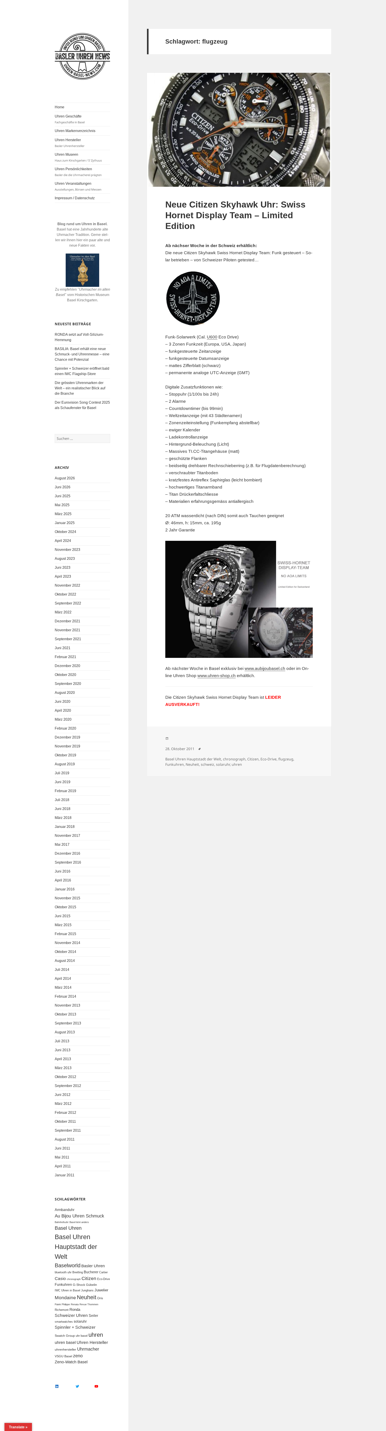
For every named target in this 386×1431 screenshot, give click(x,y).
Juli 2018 (62, 800)
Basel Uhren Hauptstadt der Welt (76, 1246)
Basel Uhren (68, 1228)
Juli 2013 (62, 1041)
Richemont (62, 1309)
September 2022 (68, 603)
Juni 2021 (62, 648)
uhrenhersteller (65, 1349)
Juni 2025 (62, 496)
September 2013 (68, 1023)
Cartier (103, 1272)
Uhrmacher (88, 1349)
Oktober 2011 (65, 1121)
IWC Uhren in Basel (67, 1290)
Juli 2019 (62, 773)
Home (59, 107)
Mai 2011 (62, 1157)
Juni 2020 (62, 701)
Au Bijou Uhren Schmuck (79, 1215)
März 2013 (63, 1068)
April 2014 (63, 978)
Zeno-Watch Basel (71, 1362)
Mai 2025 (62, 505)
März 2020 (63, 719)
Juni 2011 (62, 1148)
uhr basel (82, 1335)
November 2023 (67, 550)
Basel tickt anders (79, 1222)
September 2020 (68, 684)
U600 (212, 337)
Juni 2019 (62, 782)
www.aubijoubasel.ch (265, 668)
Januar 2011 (64, 1175)
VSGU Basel (63, 1356)
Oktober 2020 (65, 675)
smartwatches (64, 1321)
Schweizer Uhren (71, 1315)
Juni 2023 (62, 567)
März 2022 (63, 612)
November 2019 (67, 746)
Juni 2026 (62, 487)
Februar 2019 (65, 791)
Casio (60, 1278)
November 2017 (67, 835)
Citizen (89, 1278)
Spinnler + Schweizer (75, 1327)
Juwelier (101, 1290)
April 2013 (63, 1059)
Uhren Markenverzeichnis (75, 131)
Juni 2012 (62, 1095)
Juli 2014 (62, 969)
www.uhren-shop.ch (216, 675)
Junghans (87, 1290)
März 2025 (63, 514)
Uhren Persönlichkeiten (78, 172)
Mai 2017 (62, 844)
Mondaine (65, 1297)
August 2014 (65, 961)
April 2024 (63, 541)
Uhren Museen (78, 157)
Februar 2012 (65, 1112)
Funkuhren (63, 1284)
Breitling (77, 1272)
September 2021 (68, 639)
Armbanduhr (64, 1210)
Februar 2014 (65, 996)
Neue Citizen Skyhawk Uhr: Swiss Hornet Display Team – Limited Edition (235, 215)
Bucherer (91, 1272)
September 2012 (68, 1086)
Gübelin (91, 1284)
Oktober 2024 (65, 532)
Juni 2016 (62, 871)
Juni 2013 (62, 1050)
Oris (100, 1298)
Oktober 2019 (65, 755)
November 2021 (67, 630)
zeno (78, 1355)
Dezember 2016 (67, 853)
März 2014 (63, 987)
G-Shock (79, 1284)
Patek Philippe (62, 1304)
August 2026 (65, 478)
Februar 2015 (65, 934)
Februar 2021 (65, 657)
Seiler (93, 1316)
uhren (95, 1334)
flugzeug (285, 759)
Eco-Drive (103, 1279)
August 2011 (65, 1139)
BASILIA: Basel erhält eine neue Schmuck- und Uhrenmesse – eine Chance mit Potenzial (82, 354)
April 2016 (63, 880)
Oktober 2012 (65, 1077)
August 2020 (65, 693)
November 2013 (67, 1005)
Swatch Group (65, 1335)
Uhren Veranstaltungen (78, 186)
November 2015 (67, 898)
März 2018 (63, 818)
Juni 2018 (62, 809)
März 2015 (63, 925)
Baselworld (67, 1265)
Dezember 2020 (67, 666)
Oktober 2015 (65, 907)
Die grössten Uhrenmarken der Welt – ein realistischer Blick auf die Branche (80, 388)
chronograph (74, 1279)
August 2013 (65, 1032)
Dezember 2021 (67, 621)
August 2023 (65, 558)
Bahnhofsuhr (62, 1222)
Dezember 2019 (67, 737)
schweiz (207, 764)
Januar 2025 (65, 523)
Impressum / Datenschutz (75, 198)
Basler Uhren (93, 1266)
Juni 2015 (62, 916)
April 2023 (63, 576)
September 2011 (68, 1130)
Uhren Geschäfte (70, 119)
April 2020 (63, 710)
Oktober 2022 (65, 594)
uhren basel (65, 1342)
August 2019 (65, 764)
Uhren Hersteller (69, 143)
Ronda (74, 1309)
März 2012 (63, 1104)
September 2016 (68, 862)
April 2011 (63, 1166)
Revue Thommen (89, 1304)
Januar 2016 (65, 889)
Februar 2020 (65, 728)
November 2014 (67, 943)
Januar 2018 (65, 827)
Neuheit (86, 1297)
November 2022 (67, 585)
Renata (75, 1304)
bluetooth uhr (63, 1272)
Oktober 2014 (65, 952)
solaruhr (80, 1321)
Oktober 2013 (65, 1014)
